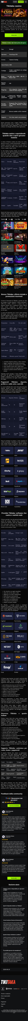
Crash (16, 219)
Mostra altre (14, 878)
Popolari (3, 219)
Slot (23, 219)
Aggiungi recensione (14, 805)
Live (10, 219)
